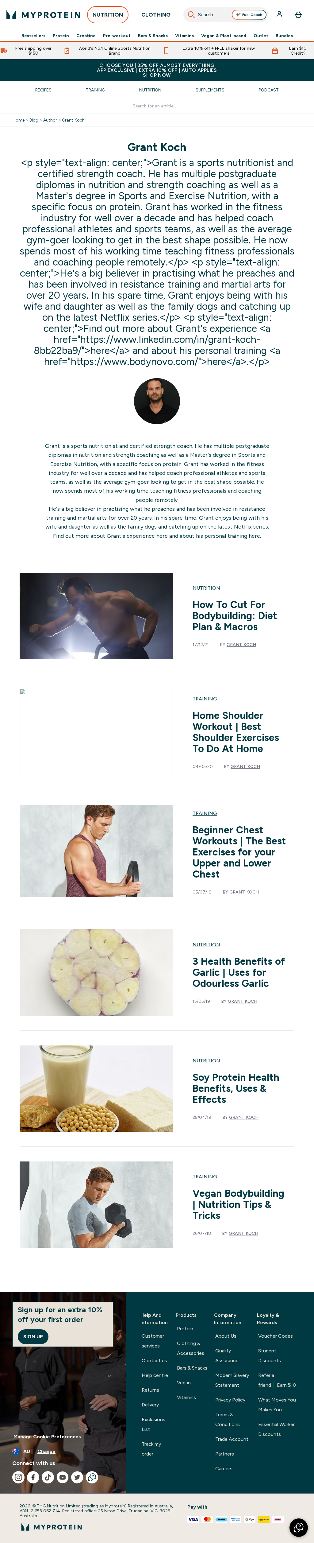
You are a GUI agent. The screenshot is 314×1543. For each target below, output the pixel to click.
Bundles (284, 35)
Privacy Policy (230, 1399)
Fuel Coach (252, 15)
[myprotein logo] (43, 14)
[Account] (280, 14)
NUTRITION (108, 15)
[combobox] (226, 14)
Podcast (269, 89)
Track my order (151, 1448)
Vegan (184, 1382)
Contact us (154, 1360)
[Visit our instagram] (18, 1477)
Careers (223, 1468)
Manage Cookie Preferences (47, 1436)
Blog (33, 120)
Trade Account (231, 1439)
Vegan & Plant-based (223, 35)
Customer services (153, 1340)
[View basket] (298, 14)
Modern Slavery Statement (232, 1380)
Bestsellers (33, 35)
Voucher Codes (275, 1336)
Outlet (261, 35)
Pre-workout (117, 35)
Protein (61, 35)
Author (50, 120)
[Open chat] (92, 1477)
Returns (150, 1390)
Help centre (155, 1375)
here (162, 536)
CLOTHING (155, 15)
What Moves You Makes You (277, 1404)
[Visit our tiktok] (48, 1477)
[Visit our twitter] (77, 1477)
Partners (224, 1453)
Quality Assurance (227, 1355)
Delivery (150, 1404)
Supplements (210, 89)
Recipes (43, 89)
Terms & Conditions (227, 1419)
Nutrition (150, 89)
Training (95, 89)
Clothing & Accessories (190, 1348)
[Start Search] (191, 14)
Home (19, 120)
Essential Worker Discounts (276, 1429)
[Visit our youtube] (62, 1477)
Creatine (86, 35)
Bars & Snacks (153, 35)
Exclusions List (153, 1424)
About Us (225, 1336)
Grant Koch (73, 120)
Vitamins (184, 35)
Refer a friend (277, 1380)
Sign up (33, 1336)
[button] (298, 1527)
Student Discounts (269, 1355)
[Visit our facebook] (33, 1477)
